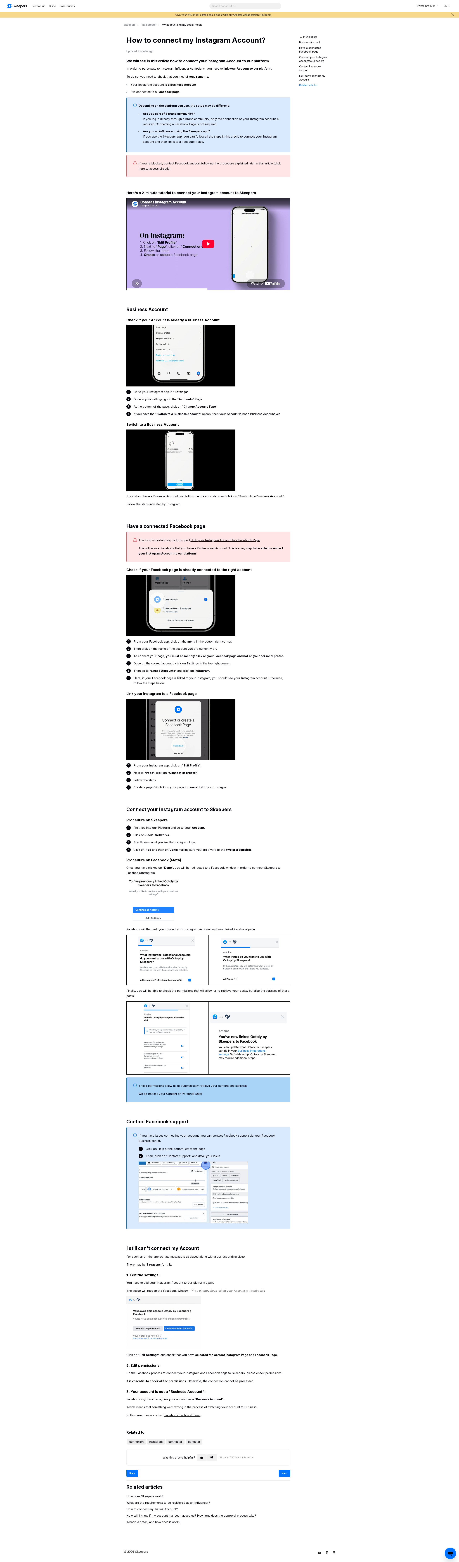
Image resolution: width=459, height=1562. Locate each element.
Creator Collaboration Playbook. (252, 14)
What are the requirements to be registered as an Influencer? (168, 1502)
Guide (52, 6)
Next (284, 1473)
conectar (194, 1441)
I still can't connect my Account (312, 77)
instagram (156, 1441)
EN (446, 5)
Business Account (309, 42)
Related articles (308, 85)
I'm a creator (149, 24)
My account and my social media (182, 24)
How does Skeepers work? (145, 1496)
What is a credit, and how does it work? (153, 1522)
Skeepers (130, 24)
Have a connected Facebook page (310, 49)
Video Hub (39, 6)
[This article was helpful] (202, 1457)
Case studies (67, 6)
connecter (175, 1441)
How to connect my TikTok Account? (152, 1509)
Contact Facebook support (310, 68)
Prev (132, 1473)
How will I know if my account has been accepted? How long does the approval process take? (191, 1515)
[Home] (17, 6)
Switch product (426, 5)
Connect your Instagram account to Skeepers (313, 59)
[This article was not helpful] (212, 1457)
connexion (136, 1441)
